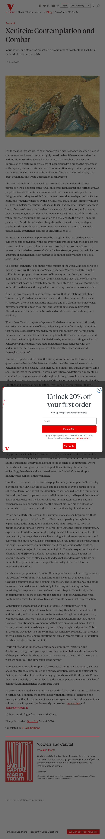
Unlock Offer (69, 429)
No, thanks (69, 446)
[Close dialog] (99, 390)
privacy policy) (83, 437)
